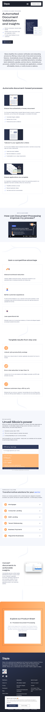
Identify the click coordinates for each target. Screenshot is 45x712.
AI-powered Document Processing (22, 694)
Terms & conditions (18, 709)
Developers (4, 688)
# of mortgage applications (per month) (12, 450)
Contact (32, 685)
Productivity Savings (8, 460)
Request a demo (36, 4)
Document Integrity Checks (21, 686)
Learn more (9, 702)
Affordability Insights (21, 682)
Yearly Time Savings (8, 455)
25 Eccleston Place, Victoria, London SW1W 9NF (36, 690)
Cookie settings (24, 705)
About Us (4, 682)
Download (22, 635)
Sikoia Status (5, 693)
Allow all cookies (12, 705)
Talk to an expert (7, 42)
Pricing (3, 685)
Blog (3, 690)
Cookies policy (27, 709)
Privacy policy (11, 709)
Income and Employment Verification (22, 690)
